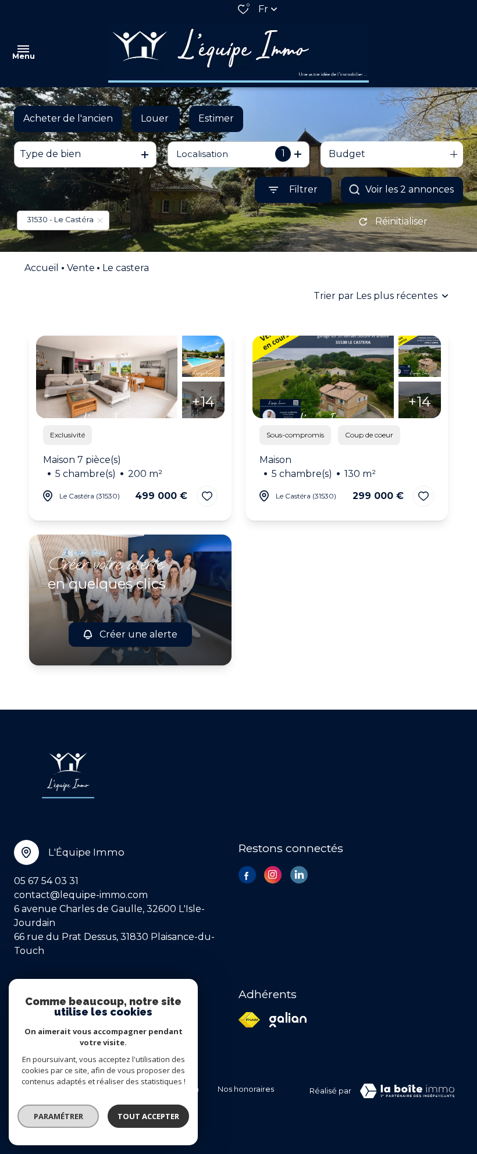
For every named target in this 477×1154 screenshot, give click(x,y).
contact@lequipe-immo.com (81, 894)
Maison (317, 466)
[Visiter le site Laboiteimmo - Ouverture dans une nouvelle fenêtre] (407, 1091)
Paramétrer (58, 1116)
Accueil (41, 267)
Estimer (216, 118)
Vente (81, 267)
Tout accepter (148, 1116)
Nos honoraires (246, 1089)
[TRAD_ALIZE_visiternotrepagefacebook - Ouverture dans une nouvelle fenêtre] (247, 876)
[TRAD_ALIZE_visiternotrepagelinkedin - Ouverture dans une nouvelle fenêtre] (299, 874)
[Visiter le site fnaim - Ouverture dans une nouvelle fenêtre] (249, 1020)
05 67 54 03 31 (46, 880)
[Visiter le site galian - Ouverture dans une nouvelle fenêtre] (288, 1019)
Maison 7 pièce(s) (102, 466)
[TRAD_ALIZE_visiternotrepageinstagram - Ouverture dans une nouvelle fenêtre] (272, 874)
